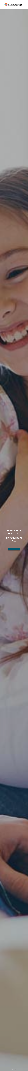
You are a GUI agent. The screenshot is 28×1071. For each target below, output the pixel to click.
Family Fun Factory (14, 549)
